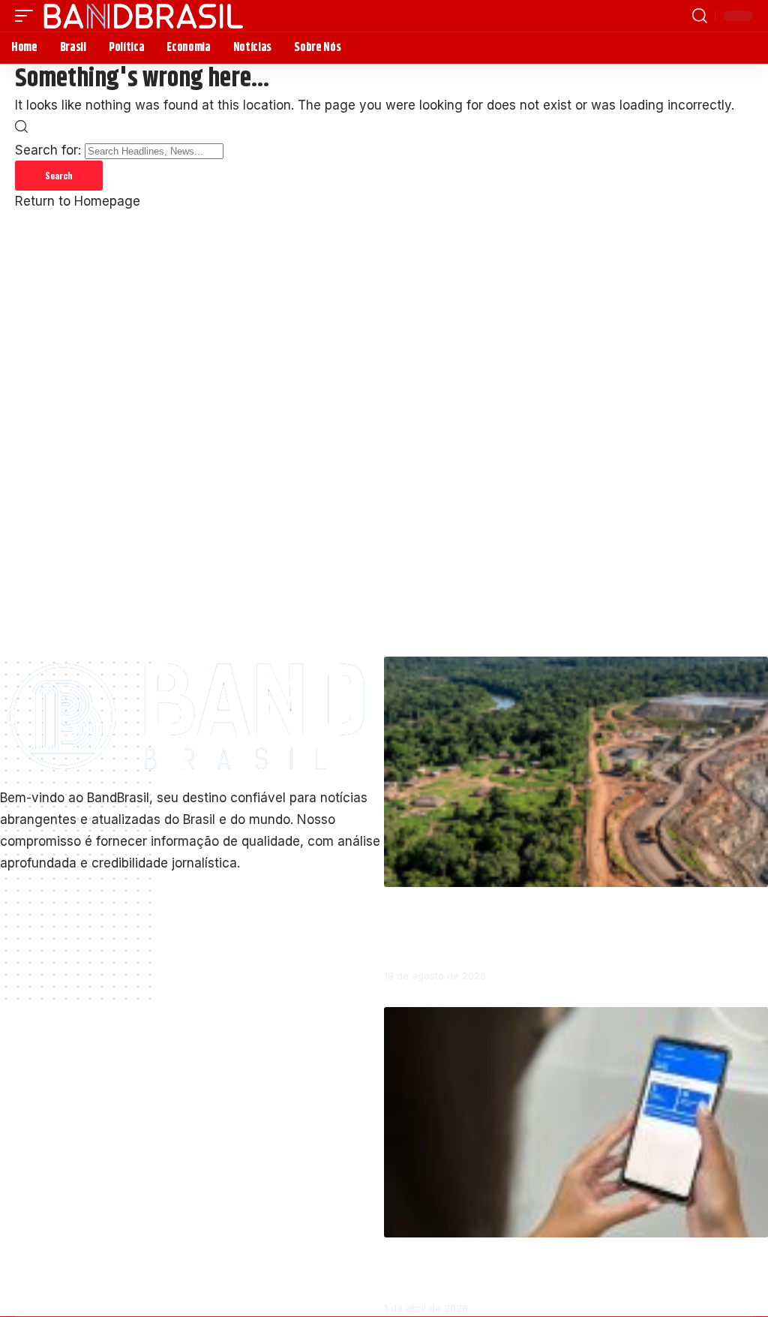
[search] (699, 16)
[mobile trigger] (27, 16)
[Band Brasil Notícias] (142, 16)
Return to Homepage (77, 201)
